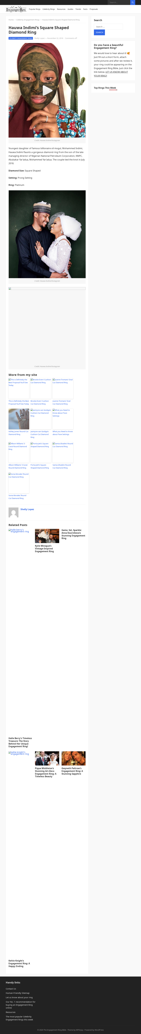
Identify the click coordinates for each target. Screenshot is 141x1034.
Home (11, 19)
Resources (61, 9)
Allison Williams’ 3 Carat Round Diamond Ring (18, 466)
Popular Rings (34, 9)
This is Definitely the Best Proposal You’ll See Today (19, 402)
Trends (78, 9)
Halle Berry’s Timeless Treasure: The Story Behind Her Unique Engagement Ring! (20, 742)
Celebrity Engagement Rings (28, 19)
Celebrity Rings (49, 9)
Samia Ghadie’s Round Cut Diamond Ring (62, 466)
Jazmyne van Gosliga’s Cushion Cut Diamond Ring (40, 434)
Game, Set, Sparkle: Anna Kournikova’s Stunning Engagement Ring (73, 534)
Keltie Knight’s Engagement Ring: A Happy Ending (19, 963)
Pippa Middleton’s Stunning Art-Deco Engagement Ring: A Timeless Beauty (45, 772)
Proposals (94, 9)
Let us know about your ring (19, 997)
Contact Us (11, 988)
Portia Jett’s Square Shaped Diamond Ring (40, 466)
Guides (70, 9)
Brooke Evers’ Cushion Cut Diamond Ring (40, 402)
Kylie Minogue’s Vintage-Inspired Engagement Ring (44, 548)
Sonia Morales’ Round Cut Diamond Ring (17, 496)
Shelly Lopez (39, 38)
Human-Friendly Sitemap (17, 993)
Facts (85, 9)
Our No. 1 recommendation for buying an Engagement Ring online (20, 1004)
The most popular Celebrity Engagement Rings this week (19, 1018)
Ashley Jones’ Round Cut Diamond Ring (18, 433)
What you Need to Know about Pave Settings (63, 433)
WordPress (99, 1030)
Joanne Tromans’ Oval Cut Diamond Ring (61, 402)
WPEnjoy (79, 1030)
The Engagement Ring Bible (55, 1030)
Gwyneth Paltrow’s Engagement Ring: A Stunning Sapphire (72, 771)
